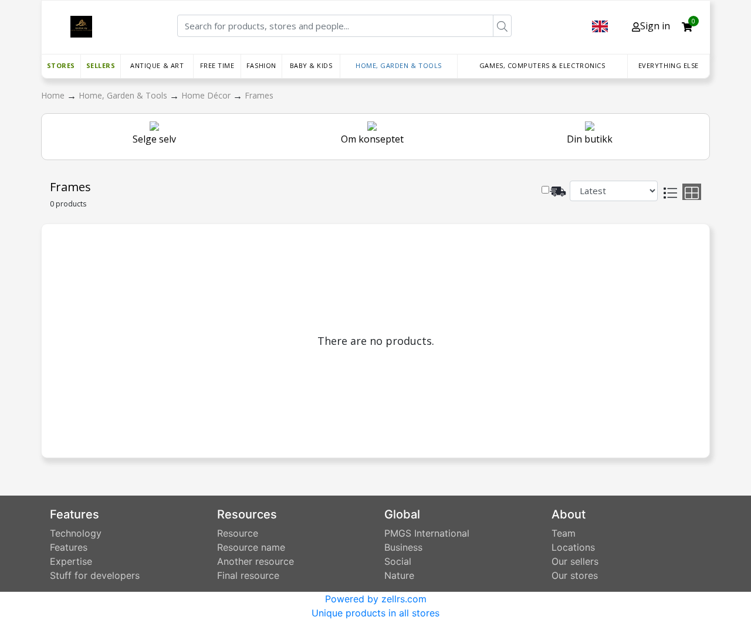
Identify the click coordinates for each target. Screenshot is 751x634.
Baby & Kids (311, 65)
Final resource (248, 575)
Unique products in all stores (375, 613)
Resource (237, 533)
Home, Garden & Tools (399, 65)
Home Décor (207, 95)
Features (68, 547)
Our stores (575, 575)
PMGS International (426, 533)
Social (397, 561)
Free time (217, 65)
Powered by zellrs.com (376, 599)
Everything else (668, 65)
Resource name (251, 547)
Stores (61, 65)
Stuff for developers (95, 575)
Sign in (655, 25)
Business (403, 547)
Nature (399, 575)
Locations (573, 547)
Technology (76, 533)
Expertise (71, 561)
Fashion (261, 65)
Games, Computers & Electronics (542, 65)
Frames (259, 95)
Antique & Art (157, 65)
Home (54, 95)
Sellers (101, 65)
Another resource (255, 561)
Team (564, 533)
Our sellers (575, 561)
